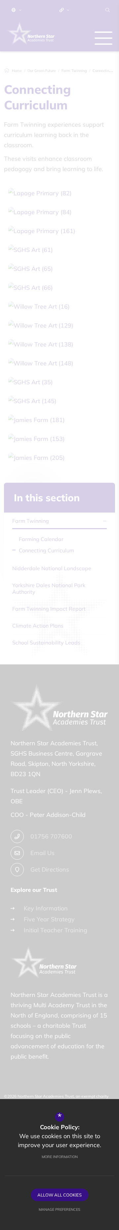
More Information (60, 1156)
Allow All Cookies (59, 1195)
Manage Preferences (59, 1209)
